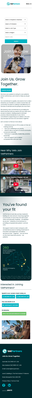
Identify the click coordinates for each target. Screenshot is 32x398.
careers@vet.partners (12, 369)
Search (16, 41)
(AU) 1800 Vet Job (9, 296)
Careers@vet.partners (11, 305)
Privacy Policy (6, 381)
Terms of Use (15, 381)
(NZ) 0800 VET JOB (15, 365)
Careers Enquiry (6, 90)
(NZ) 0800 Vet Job (23, 296)
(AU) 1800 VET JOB (13, 361)
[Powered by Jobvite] (7, 390)
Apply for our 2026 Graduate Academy (14, 313)
